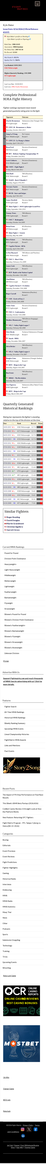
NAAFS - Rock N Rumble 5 (18, 180)
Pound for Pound (11, 553)
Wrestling (7, 968)
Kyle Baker (8, 25)
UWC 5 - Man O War (16, 259)
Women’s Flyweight (12, 636)
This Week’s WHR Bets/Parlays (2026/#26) (20, 803)
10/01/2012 (7, 443)
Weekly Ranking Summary (14, 723)
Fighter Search (10, 706)
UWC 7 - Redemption (16, 220)
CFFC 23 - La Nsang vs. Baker (19, 140)
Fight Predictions (10, 862)
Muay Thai (7, 912)
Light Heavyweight (12, 570)
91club (6, 661)
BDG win (6, 1100)
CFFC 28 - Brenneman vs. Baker (20, 127)
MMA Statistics (9, 907)
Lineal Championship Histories (16, 734)
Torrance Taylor (12, 187)
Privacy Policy (28, 1125)
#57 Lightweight (10, 76)
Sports (5, 934)
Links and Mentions (12, 745)
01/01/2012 (7, 455)
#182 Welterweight (10, 68)
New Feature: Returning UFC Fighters (18, 817)
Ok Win (6, 1077)
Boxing (5, 840)
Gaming (6, 873)
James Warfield (11, 200)
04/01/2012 (7, 451)
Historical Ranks (9, 879)
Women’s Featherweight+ (14, 625)
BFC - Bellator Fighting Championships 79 (23, 154)
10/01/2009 (7, 491)
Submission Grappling (11, 940)
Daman (17, 1145)
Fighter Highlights (10, 868)
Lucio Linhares (11, 160)
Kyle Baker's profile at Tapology (18, 39)
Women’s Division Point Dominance (18, 620)
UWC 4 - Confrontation (17, 312)
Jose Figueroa (11, 385)
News (5, 918)
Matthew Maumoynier (14, 320)
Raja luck (6, 1111)
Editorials (7, 845)
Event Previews (9, 851)
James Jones (10, 306)
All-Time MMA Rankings (14, 712)
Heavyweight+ (10, 564)
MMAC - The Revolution (17, 378)
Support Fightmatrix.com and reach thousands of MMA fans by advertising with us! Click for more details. (23, 681)
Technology (7, 945)
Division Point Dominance (15, 558)
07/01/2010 (7, 479)
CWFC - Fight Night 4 (16, 167)
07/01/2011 (7, 463)
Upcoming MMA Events (14, 729)
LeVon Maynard (12, 253)
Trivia (5, 957)
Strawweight (9, 609)
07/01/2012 (7, 447)
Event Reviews (9, 856)
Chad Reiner (10, 279)
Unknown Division (11, 653)
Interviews (7, 884)
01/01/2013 (7, 439)
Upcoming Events (10, 962)
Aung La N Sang (11, 134)
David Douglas (13, 520)
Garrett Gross (13, 530)
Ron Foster (10, 373)
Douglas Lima (11, 358)
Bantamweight (10, 597)
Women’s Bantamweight (14, 631)
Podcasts (6, 929)
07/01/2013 (7, 431)
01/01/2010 (7, 487)
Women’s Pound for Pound (15, 614)
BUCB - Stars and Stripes (17, 193)
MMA (5, 895)
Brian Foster (10, 226)
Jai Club (10, 1145)
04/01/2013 (7, 435)
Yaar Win (19, 1147)
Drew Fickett (10, 240)
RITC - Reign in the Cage (17, 365)
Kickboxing (7, 890)
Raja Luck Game (9, 976)
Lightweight (9, 586)
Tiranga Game (29, 1147)
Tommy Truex (11, 213)
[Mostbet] (21, 1061)
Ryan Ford (10, 147)
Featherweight (10, 592)
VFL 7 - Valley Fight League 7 (19, 325)
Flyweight (8, 603)
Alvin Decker (10, 346)
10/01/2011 (7, 459)
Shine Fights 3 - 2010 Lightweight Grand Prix (24, 206)
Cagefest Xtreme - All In (17, 246)
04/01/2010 (7, 483)
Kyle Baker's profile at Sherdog (17, 36)
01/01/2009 (7, 503)
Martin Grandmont (15, 523)
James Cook (10, 266)
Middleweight (10, 575)
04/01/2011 (7, 467)
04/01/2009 (7, 499)
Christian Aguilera (15, 526)
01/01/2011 (7, 471)
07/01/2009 (7, 495)
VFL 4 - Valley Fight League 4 (19, 352)
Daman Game (8, 1089)
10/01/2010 (7, 475)
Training (6, 951)
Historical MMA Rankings (14, 717)
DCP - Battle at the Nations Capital (21, 272)
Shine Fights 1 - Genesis (17, 233)
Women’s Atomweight (13, 647)
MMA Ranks (8, 901)
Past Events (9, 751)
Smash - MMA (14, 338)
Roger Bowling (13, 517)
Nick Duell (9, 174)
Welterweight (10, 581)
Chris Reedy (10, 332)
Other (5, 923)
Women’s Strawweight (13, 642)
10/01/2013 (7, 427)
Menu (37, 3)
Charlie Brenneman (21, 87)
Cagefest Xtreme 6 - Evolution (19, 286)
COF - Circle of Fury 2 (16, 299)
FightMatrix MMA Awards (15, 740)
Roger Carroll (11, 294)
